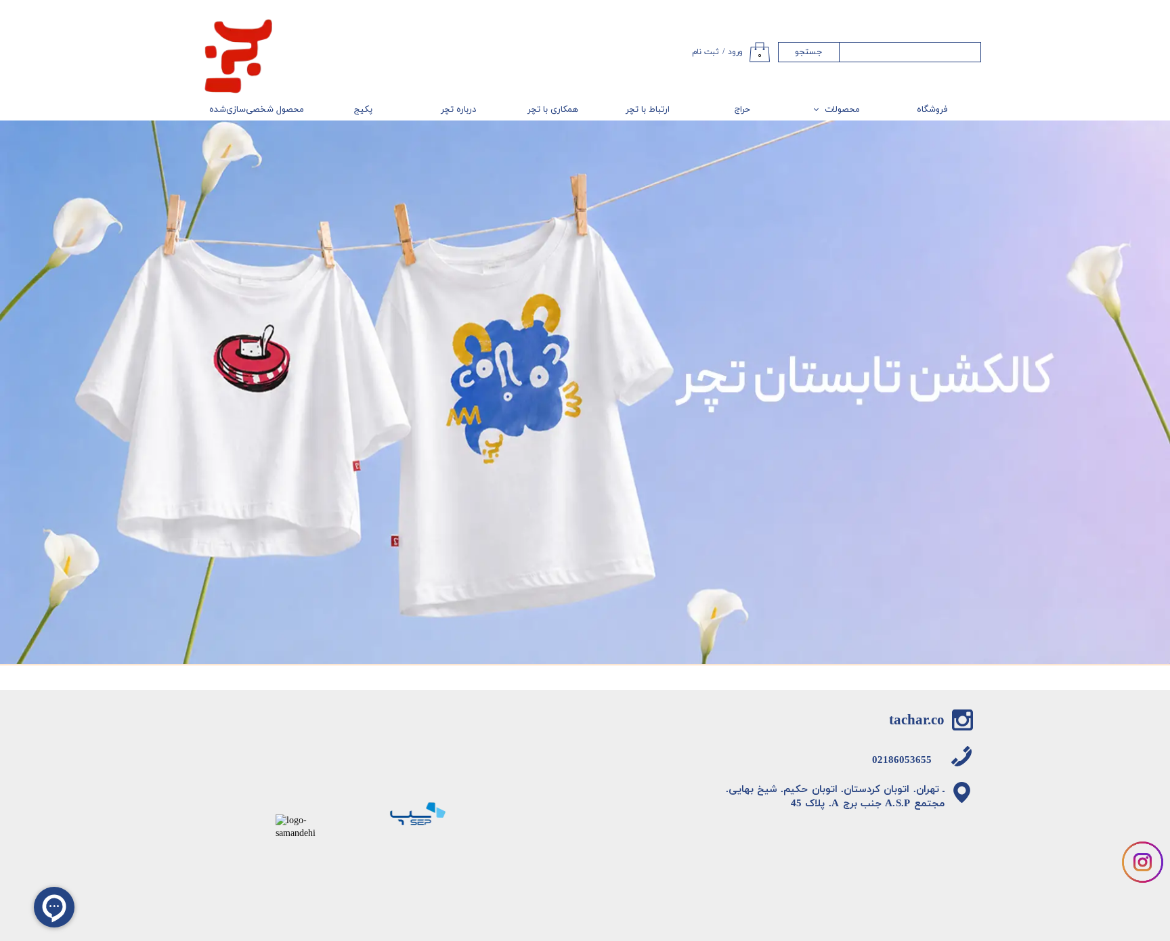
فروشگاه (932, 110)
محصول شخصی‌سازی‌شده (256, 110)
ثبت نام (705, 52)
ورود (735, 52)
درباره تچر (458, 110)
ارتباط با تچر (648, 110)
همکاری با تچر (552, 110)
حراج (742, 110)
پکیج (363, 110)
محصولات (842, 110)
